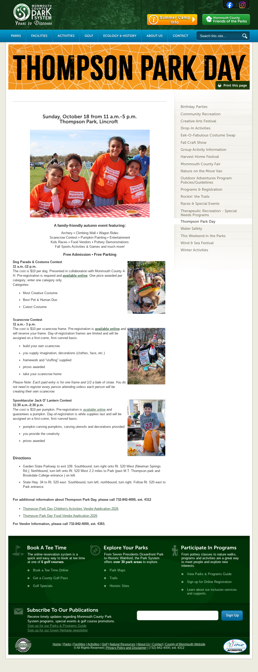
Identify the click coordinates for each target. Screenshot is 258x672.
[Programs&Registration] (213, 189)
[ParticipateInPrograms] (209, 547)
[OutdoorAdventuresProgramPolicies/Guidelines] (213, 179)
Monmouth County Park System (48, 14)
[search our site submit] (244, 36)
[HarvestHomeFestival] (213, 156)
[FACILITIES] (39, 36)
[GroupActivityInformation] (213, 149)
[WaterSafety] (213, 228)
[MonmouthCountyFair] (213, 163)
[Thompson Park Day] (213, 221)
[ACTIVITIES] (66, 36)
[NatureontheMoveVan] (213, 170)
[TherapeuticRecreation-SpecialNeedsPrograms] (213, 212)
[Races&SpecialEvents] (213, 203)
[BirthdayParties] (213, 106)
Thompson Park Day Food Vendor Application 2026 (60, 516)
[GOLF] (89, 36)
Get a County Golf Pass (50, 578)
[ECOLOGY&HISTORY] (120, 36)
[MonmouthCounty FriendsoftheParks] (226, 19)
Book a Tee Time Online (50, 570)
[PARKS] (16, 36)
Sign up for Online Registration (209, 582)
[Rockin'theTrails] (213, 196)
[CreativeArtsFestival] (213, 120)
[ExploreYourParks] (126, 547)
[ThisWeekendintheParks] (213, 235)
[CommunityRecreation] (213, 113)
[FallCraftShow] (213, 141)
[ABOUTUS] (155, 36)
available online (75, 275)
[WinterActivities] (213, 249)
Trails (114, 578)
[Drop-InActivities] (213, 127)
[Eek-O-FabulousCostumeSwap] (213, 134)
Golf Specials (43, 586)
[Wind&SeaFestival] (213, 242)
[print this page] (232, 85)
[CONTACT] (180, 36)
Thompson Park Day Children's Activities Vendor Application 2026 (70, 509)
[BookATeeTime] (47, 547)
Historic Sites (119, 586)
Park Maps (117, 570)
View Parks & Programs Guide (209, 574)
